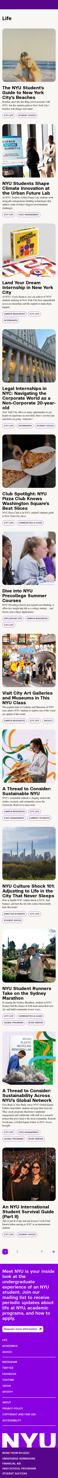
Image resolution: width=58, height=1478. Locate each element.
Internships (10, 320)
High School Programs (19, 1468)
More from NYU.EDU (15, 1453)
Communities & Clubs (30, 523)
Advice (7, 1352)
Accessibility (11, 1420)
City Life (8, 115)
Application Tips (13, 618)
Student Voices (27, 115)
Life (4, 1340)
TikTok (6, 1386)
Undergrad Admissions (18, 1458)
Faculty (48, 720)
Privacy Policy (12, 1408)
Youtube (8, 1380)
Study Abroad (35, 1022)
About (6, 1402)
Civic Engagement (28, 214)
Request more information (20, 1329)
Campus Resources (14, 314)
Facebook (9, 1374)
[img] (29, 55)
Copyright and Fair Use (19, 1414)
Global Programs (13, 1022)
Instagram (9, 1362)
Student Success (14, 1473)
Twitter (7, 1368)
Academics (10, 1346)
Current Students (39, 818)
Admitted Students (14, 914)
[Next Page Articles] (53, 1251)
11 (42, 1251)
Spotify (7, 1392)
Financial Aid (11, 1463)
